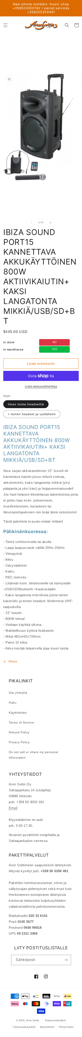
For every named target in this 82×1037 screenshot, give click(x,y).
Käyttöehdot (18, 712)
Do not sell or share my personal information (33, 754)
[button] (5, 25)
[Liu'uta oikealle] (51, 222)
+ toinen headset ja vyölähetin (32, 414)
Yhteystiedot (66, 1027)
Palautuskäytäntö (55, 1020)
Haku (12, 702)
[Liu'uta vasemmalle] (31, 222)
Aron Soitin (32, 1020)
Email (13, 808)
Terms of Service (21, 722)
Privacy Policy (19, 742)
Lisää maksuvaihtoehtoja (41, 386)
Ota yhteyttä (18, 692)
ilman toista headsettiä (26, 404)
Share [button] (12, 661)
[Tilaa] (66, 960)
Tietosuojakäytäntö (24, 1027)
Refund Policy (19, 732)
